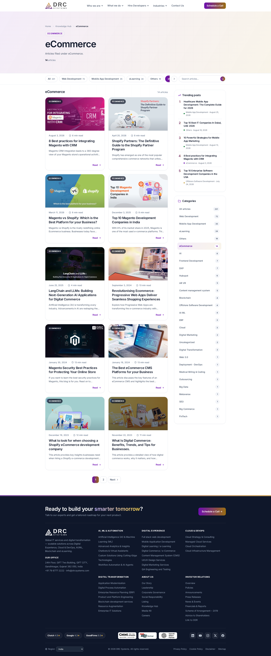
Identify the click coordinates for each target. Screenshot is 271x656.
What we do (114, 5)
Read (95, 165)
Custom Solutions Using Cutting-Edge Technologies (117, 557)
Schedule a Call (215, 5)
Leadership (147, 587)
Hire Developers (137, 5)
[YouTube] (200, 636)
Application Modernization (111, 583)
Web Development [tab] (73, 78)
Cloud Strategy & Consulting (199, 537)
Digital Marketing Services (155, 564)
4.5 (53, 635)
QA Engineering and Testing (156, 569)
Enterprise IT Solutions (109, 610)
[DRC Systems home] (55, 6)
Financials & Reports (195, 606)
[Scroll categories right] (174, 79)
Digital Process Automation (112, 587)
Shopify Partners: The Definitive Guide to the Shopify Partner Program (135, 145)
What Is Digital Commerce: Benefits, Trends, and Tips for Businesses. (133, 445)
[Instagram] (208, 636)
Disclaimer (210, 649)
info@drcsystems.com (77, 570)
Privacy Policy (180, 649)
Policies (189, 587)
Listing (145, 601)
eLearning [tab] (136, 78)
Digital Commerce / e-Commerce (158, 550)
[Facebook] (223, 636)
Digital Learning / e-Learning (156, 546)
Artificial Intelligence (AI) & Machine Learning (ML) (116, 539)
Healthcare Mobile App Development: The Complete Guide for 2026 (203, 104)
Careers (146, 615)
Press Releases (193, 597)
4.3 (72, 635)
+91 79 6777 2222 (54, 570)
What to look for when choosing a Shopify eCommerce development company (74, 445)
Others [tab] (155, 78)
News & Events (193, 601)
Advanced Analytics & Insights (114, 546)
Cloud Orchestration (195, 546)
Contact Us (177, 5)
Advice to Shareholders (197, 615)
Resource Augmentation (110, 606)
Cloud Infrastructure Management (202, 550)
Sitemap (222, 649)
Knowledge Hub (63, 26)
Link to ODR (191, 620)
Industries (158, 5)
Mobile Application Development (158, 541)
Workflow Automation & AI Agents (115, 564)
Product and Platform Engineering (115, 597)
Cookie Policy (196, 649)
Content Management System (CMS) (161, 555)
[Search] (222, 78)
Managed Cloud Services (198, 541)
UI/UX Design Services (153, 560)
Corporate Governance (153, 592)
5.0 (93, 635)
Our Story (147, 583)
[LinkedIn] (193, 636)
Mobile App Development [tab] (107, 78)
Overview (190, 583)
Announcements (193, 592)
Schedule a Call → (212, 511)
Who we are (93, 5)
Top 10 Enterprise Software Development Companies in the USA (200, 173)
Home (48, 26)
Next (112, 479)
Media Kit (146, 610)
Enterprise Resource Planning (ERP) (116, 592)
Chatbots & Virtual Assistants (113, 550)
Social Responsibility (152, 597)
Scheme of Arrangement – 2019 (201, 610)
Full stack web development (156, 537)
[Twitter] (215, 636)
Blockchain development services (115, 601)
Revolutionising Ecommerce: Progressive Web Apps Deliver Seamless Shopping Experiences (136, 295)
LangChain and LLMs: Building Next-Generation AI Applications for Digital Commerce (72, 295)
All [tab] (51, 78)
